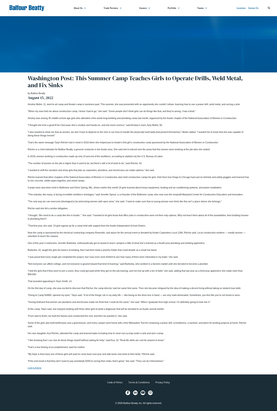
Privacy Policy (162, 382)
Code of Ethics (114, 382)
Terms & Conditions (139, 382)
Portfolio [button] (172, 8)
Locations (241, 8)
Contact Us (253, 8)
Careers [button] (143, 8)
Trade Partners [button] (111, 8)
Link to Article (34, 368)
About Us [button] (78, 8)
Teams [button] (200, 8)
